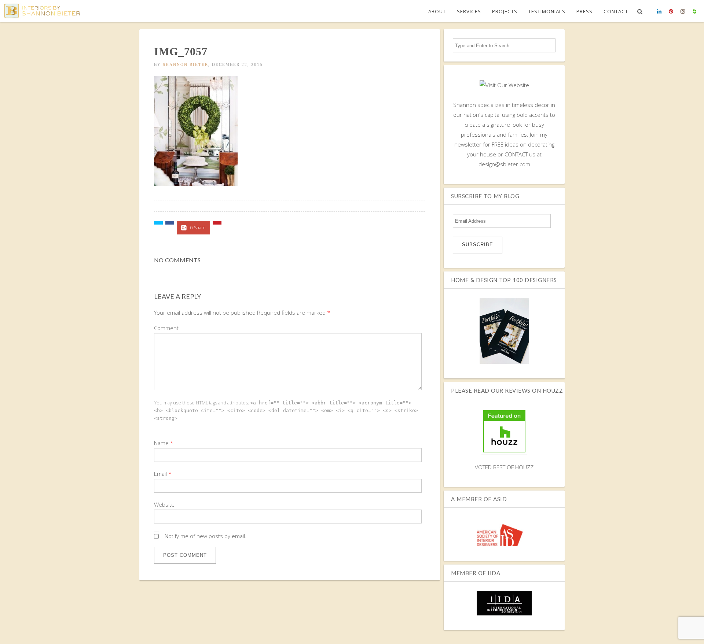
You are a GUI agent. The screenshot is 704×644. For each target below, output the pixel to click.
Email (160, 473)
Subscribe (477, 244)
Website (164, 504)
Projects (504, 11)
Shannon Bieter (185, 64)
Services (469, 11)
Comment (166, 328)
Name (161, 443)
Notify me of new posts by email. (205, 536)
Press (584, 11)
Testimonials (546, 11)
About (437, 11)
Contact (616, 11)
